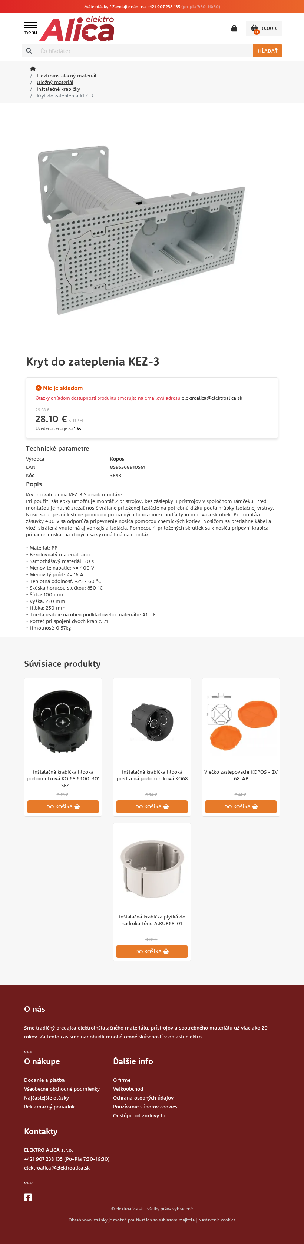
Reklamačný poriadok (49, 1106)
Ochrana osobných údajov (143, 1097)
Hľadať (268, 50)
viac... (31, 1051)
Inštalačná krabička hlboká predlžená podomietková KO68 (152, 775)
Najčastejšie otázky (46, 1097)
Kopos (117, 459)
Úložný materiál (55, 82)
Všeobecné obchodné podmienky (62, 1088)
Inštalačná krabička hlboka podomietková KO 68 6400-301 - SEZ (63, 778)
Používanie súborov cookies (145, 1106)
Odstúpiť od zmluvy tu (139, 1115)
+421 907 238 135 (163, 6)
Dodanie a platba (44, 1080)
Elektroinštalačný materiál (66, 75)
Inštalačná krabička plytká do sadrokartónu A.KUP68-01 (152, 920)
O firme (121, 1080)
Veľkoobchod (128, 1088)
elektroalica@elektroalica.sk (212, 398)
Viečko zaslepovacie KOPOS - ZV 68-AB (241, 775)
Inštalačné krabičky (58, 89)
